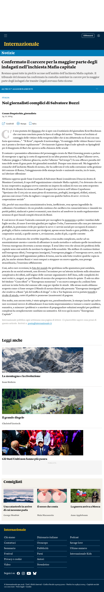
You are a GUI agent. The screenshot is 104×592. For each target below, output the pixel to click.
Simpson (36, 131)
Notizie (8, 53)
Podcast (74, 537)
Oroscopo (42, 543)
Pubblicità (42, 548)
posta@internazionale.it (40, 323)
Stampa (23, 124)
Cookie (28, 587)
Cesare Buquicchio (12, 113)
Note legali (20, 587)
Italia (6, 98)
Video (7, 565)
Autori (40, 559)
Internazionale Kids (81, 554)
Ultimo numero (78, 548)
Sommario (9, 548)
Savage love (76, 543)
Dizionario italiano (47, 537)
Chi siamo (9, 537)
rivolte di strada (10, 295)
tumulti (91, 292)
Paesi (40, 554)
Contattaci (10, 543)
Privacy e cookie (13, 559)
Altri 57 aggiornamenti (17, 89)
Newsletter (43, 565)
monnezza (70, 220)
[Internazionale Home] (16, 529)
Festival (8, 554)
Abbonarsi (88, 36)
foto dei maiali (39, 268)
